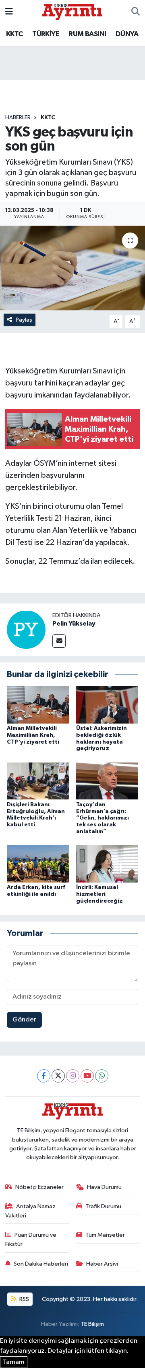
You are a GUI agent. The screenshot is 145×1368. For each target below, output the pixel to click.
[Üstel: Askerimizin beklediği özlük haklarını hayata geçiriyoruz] (107, 704)
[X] (58, 1076)
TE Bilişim (92, 1324)
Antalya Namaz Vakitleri (30, 1210)
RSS (23, 1299)
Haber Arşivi (102, 1264)
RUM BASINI (87, 34)
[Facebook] (43, 1076)
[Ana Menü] (9, 11)
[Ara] (135, 12)
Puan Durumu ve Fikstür (31, 1239)
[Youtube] (87, 1076)
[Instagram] (72, 1076)
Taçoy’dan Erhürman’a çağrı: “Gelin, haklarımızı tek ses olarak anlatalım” (102, 818)
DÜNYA (127, 34)
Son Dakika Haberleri (41, 1264)
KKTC (14, 34)
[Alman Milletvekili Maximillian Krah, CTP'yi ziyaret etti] (38, 704)
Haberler (18, 117)
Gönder (24, 1019)
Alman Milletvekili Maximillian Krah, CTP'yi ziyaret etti (33, 735)
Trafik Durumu (103, 1206)
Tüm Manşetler (105, 1235)
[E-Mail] (59, 641)
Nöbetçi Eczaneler (39, 1187)
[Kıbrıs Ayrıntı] (72, 11)
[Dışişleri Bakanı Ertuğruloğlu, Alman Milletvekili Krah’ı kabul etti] (38, 780)
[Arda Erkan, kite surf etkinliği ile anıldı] (38, 863)
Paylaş (24, 320)
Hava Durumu (104, 1187)
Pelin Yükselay (73, 623)
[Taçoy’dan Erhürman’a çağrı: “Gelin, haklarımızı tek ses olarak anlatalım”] (107, 780)
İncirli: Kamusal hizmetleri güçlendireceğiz (99, 894)
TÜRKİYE (45, 34)
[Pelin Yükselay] (26, 629)
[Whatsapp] (101, 1076)
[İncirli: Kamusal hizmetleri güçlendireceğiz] (107, 863)
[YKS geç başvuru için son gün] (72, 268)
